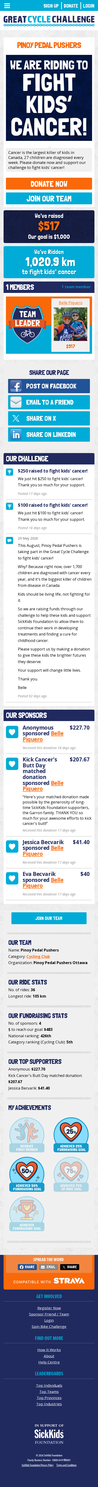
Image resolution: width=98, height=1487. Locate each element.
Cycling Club (38, 956)
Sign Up (51, 6)
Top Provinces (49, 1397)
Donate (71, 6)
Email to (50, 402)
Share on (41, 418)
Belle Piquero (71, 302)
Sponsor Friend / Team (49, 1314)
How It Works (49, 1349)
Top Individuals (49, 1385)
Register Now (49, 1307)
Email (51, 1267)
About (49, 1355)
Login (88, 6)
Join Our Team (49, 198)
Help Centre (49, 1362)
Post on (51, 386)
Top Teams (49, 1391)
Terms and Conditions (66, 1465)
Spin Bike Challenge (49, 1326)
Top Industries (49, 1403)
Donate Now (49, 184)
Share (29, 1267)
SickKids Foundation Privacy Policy (38, 1465)
